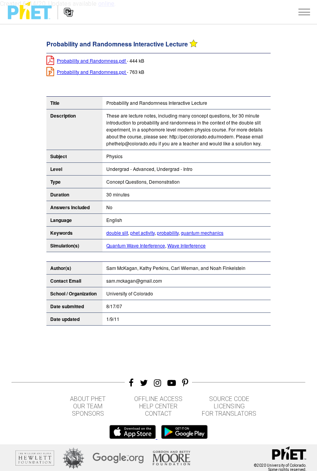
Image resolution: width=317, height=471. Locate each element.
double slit (117, 232)
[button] (304, 12)
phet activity (142, 232)
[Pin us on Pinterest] (185, 383)
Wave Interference (186, 245)
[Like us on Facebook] (131, 383)
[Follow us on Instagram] (158, 383)
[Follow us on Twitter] (144, 383)
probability (168, 232)
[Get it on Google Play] (184, 436)
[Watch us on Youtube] (171, 383)
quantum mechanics (202, 232)
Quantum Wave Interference (135, 245)
